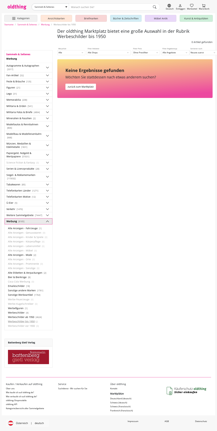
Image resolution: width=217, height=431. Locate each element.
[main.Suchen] (155, 7)
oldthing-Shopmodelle (16, 400)
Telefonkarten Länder (22, 190)
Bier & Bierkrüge (19, 277)
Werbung (15, 221)
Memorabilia (16, 99)
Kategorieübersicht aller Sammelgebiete (25, 408)
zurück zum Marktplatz (81, 86)
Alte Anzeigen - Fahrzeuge (25, 228)
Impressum (133, 421)
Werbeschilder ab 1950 (25, 317)
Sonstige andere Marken (25, 290)
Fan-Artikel (15, 75)
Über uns (10, 388)
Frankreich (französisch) (121, 410)
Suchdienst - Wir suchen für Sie (72, 388)
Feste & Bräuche (18, 81)
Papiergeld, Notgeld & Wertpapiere (18, 154)
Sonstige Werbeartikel (24, 294)
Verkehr (14, 209)
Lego (11, 93)
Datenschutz (201, 421)
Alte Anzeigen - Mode (22, 254)
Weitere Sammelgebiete (24, 215)
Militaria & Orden (19, 106)
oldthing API (11, 404)
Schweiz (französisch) (120, 406)
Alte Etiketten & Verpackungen (27, 272)
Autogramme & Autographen (22, 67)
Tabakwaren (15, 184)
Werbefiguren (17, 308)
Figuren (13, 87)
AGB (167, 421)
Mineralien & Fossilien (21, 118)
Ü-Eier (11, 202)
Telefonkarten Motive (21, 196)
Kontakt (113, 388)
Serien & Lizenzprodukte (22, 168)
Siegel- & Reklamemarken (20, 176)
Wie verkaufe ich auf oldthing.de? (21, 396)
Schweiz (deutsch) (118, 402)
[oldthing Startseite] (17, 7)
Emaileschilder (19, 286)
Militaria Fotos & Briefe (23, 112)
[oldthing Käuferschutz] (186, 391)
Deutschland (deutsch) (120, 398)
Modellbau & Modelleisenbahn (24, 135)
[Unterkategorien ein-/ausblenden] (47, 67)
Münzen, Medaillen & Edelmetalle (18, 145)
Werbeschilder (18, 312)
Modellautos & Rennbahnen (22, 126)
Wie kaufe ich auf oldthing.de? (20, 392)
